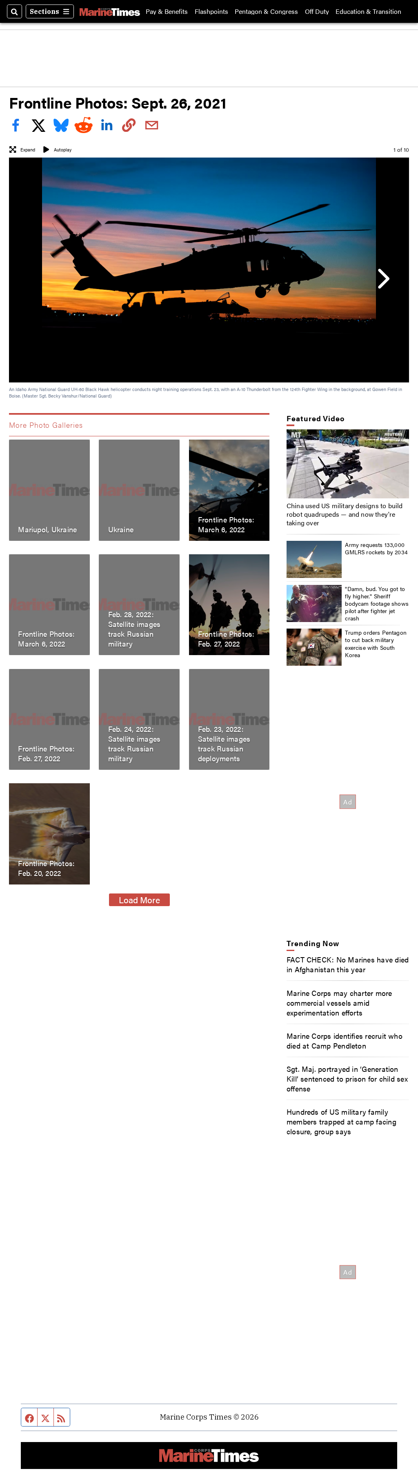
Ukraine (121, 529)
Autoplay (62, 150)
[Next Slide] (382, 278)
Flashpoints (211, 11)
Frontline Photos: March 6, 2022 (226, 524)
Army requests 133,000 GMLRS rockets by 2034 (376, 548)
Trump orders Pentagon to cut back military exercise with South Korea (376, 643)
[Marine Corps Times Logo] (110, 11)
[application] (348, 463)
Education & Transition (368, 11)
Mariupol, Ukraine (47, 529)
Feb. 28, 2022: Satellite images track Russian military (134, 629)
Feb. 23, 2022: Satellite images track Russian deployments (224, 743)
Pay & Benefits (167, 11)
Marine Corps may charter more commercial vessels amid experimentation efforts (339, 1002)
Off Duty (317, 11)
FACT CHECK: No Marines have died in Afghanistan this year (348, 964)
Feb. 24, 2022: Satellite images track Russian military (134, 743)
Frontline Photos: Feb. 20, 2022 (46, 868)
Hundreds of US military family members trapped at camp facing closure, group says (341, 1121)
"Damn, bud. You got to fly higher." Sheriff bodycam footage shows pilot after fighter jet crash (377, 603)
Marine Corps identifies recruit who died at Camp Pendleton (344, 1040)
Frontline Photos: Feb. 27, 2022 (226, 639)
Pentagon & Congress (266, 11)
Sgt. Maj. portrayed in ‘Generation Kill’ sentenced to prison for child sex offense (347, 1078)
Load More (139, 899)
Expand (27, 150)
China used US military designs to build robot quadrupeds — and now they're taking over (345, 514)
